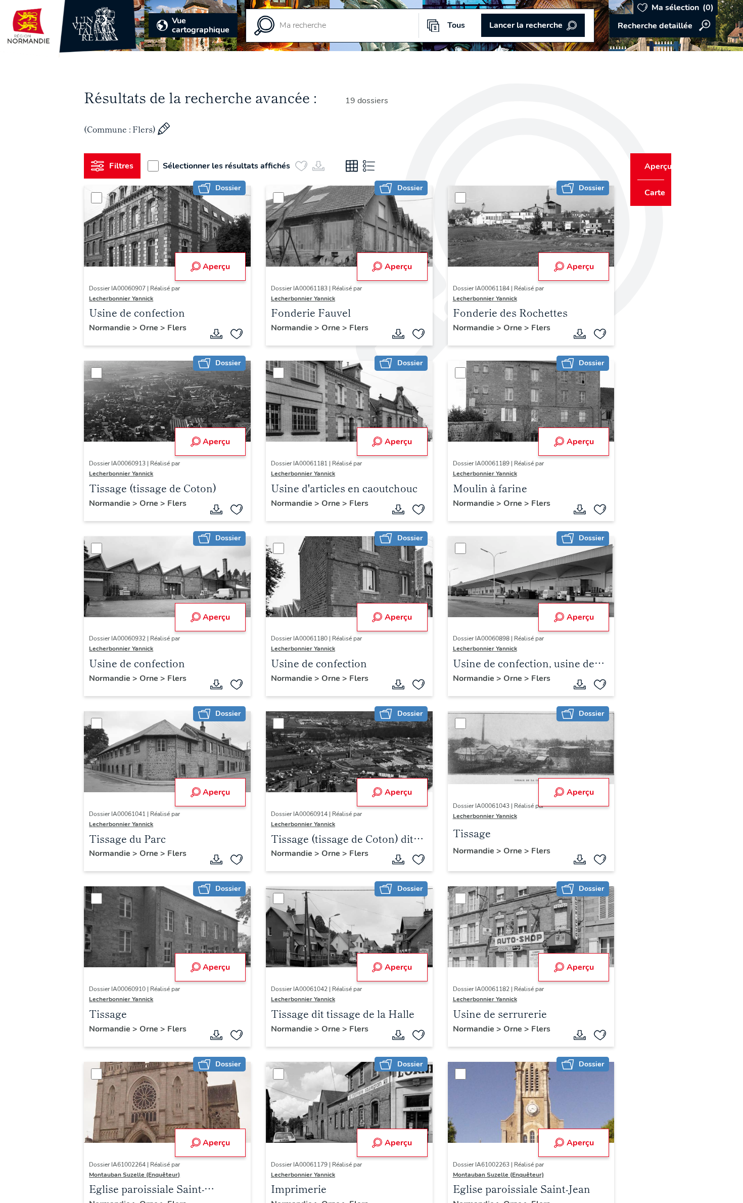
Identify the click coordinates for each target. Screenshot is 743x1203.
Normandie (114, 327)
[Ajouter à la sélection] (233, 333)
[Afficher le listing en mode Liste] (373, 166)
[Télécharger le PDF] (213, 333)
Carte (648, 192)
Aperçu (212, 266)
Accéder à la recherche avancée (663, 25)
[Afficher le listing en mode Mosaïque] (356, 166)
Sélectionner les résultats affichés (230, 165)
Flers (181, 327)
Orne (154, 327)
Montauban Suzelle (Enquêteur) (138, 1175)
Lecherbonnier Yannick (125, 298)
